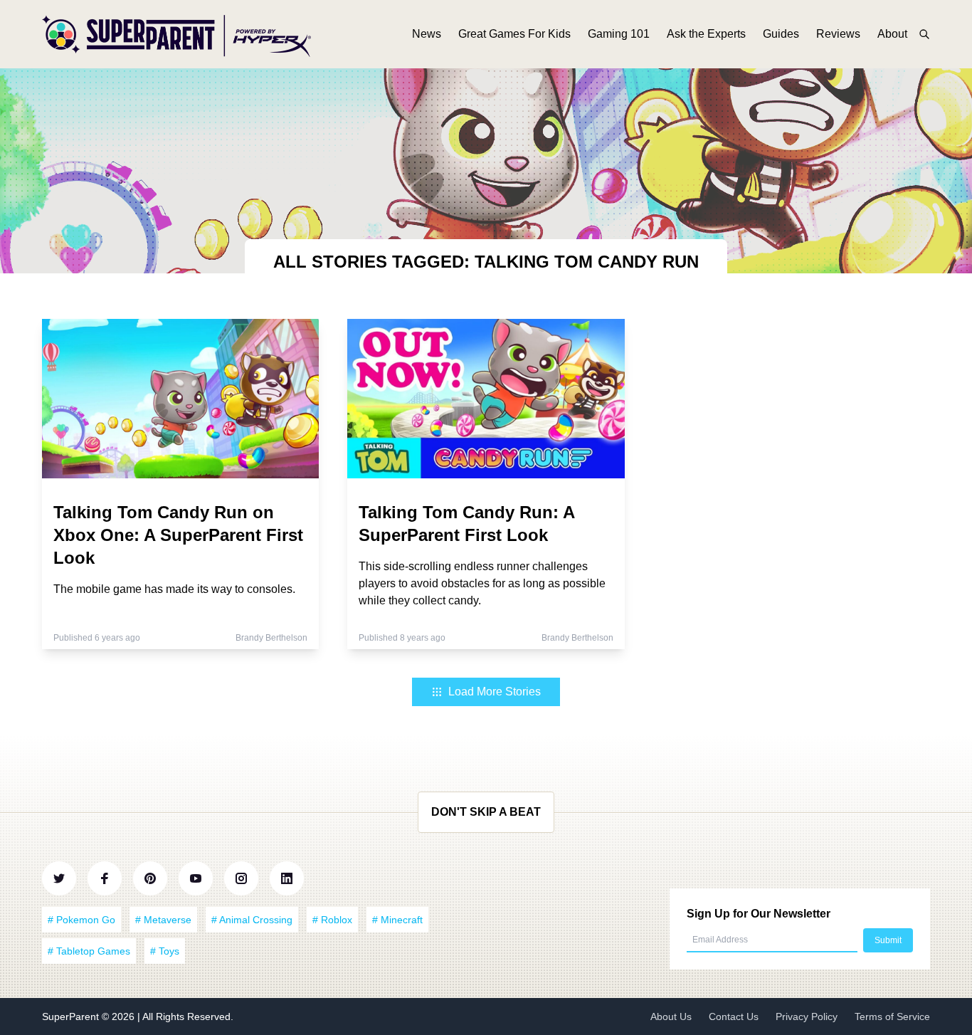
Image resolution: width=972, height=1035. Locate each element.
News (426, 34)
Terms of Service (892, 1016)
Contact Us (734, 1016)
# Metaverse (163, 919)
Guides (781, 34)
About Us (671, 1016)
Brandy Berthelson (271, 638)
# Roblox (332, 919)
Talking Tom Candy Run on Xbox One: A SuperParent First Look (178, 535)
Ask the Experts (706, 34)
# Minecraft (397, 919)
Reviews (838, 34)
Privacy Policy (807, 1016)
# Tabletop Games (89, 951)
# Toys (164, 951)
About (892, 34)
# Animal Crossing (251, 919)
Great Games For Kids (514, 34)
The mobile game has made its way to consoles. (174, 589)
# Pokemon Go (81, 919)
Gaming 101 (619, 34)
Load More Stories (494, 691)
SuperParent (72, 1016)
